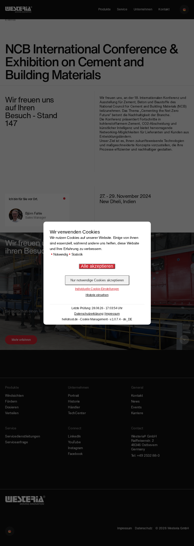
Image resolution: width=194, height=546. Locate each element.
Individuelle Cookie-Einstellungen (97, 289)
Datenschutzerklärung (88, 314)
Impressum (112, 314)
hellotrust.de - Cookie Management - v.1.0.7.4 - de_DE (97, 319)
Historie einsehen (97, 295)
